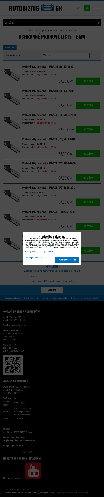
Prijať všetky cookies (67, 259)
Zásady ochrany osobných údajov (39, 251)
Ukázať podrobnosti (33, 258)
